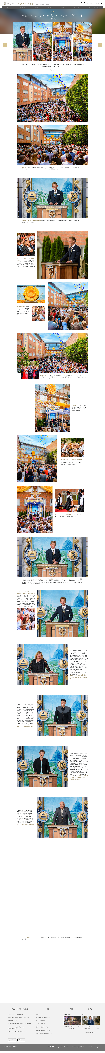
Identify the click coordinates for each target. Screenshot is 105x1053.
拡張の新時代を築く (13, 1020)
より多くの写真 (70, 1028)
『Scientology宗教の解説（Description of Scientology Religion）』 (19, 1027)
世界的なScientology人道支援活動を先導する (19, 1024)
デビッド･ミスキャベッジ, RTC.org (69, 1047)
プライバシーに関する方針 (79, 1050)
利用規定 (94, 1050)
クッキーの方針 (88, 1050)
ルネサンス (39, 1014)
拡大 (84, 119)
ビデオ (90, 1009)
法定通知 (98, 1050)
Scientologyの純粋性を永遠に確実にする (18, 1017)
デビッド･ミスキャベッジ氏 (19, 1009)
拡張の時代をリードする (42, 1027)
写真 (52, 12)
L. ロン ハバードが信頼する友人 (15, 1014)
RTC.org (57, 1047)
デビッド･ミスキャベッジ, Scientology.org (90, 1047)
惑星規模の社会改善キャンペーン (44, 1033)
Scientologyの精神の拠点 (43, 1017)
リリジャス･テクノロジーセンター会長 (17, 1031)
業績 (48, 1009)
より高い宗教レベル (41, 1024)
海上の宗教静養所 (40, 1020)
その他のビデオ (89, 1032)
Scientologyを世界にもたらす (44, 1030)
